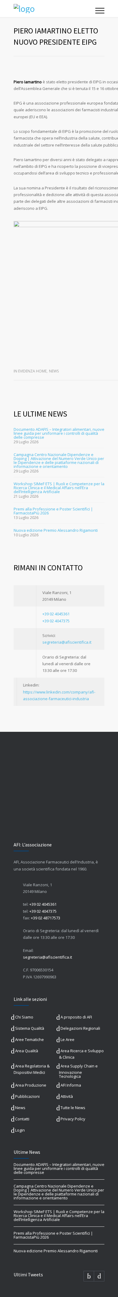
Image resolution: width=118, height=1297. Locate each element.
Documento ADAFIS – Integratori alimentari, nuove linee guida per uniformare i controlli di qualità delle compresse (59, 433)
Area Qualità (26, 1050)
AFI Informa (71, 1085)
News (54, 371)
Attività (67, 1096)
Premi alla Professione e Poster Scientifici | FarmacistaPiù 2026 (53, 511)
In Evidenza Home (30, 371)
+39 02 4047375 (56, 621)
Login (20, 1130)
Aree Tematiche (29, 1039)
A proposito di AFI (76, 1017)
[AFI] (54, 8)
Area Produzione (30, 1085)
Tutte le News (73, 1107)
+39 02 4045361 (56, 614)
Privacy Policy (73, 1119)
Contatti (22, 1119)
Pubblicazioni (27, 1096)
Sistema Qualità (29, 1028)
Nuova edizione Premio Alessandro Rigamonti (56, 530)
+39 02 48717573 (45, 918)
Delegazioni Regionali (80, 1028)
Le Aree (67, 1039)
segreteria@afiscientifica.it (66, 642)
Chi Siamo (24, 1017)
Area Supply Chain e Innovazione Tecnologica (78, 1071)
